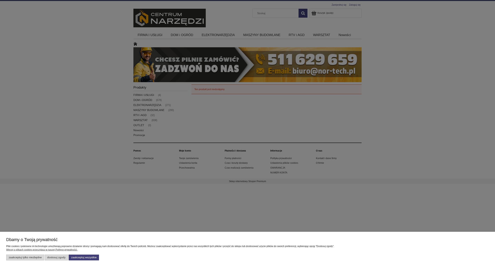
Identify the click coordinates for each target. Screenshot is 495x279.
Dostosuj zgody (56, 257)
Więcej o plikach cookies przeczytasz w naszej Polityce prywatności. (42, 249)
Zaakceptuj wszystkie (84, 257)
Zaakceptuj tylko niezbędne (25, 257)
